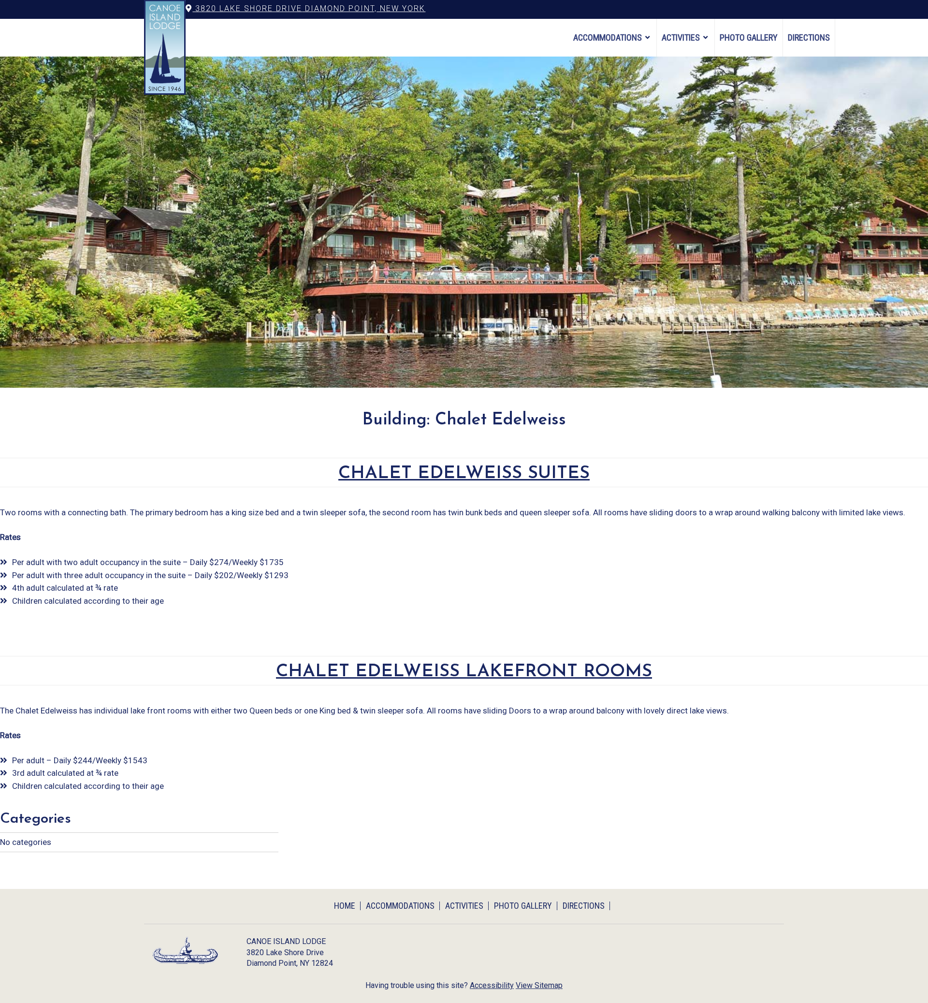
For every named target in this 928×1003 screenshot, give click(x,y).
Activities (681, 37)
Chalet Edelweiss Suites (464, 473)
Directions (809, 37)
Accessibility (492, 985)
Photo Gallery (749, 37)
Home (344, 905)
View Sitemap (539, 985)
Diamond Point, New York (308, 8)
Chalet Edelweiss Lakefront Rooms (464, 672)
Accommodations (607, 37)
